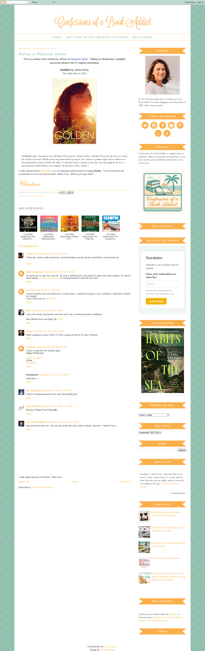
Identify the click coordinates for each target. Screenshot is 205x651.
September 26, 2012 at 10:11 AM (47, 310)
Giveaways (120, 37)
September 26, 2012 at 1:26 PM (56, 390)
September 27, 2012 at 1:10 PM (58, 406)
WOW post (50, 298)
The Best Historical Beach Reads (164, 558)
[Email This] (60, 192)
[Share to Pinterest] (72, 192)
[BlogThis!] (63, 192)
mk (27, 290)
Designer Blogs (108, 650)
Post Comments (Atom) (42, 487)
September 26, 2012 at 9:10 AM (59, 272)
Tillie (28, 310)
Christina (174, 614)
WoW (59, 319)
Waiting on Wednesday (35, 196)
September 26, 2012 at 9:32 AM (45, 290)
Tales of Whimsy (34, 406)
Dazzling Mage (33, 390)
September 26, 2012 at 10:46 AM (51, 347)
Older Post (126, 481)
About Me (72, 37)
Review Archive (96, 37)
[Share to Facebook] (69, 192)
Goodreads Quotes (178, 493)
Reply (28, 263)
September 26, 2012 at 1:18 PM (54, 375)
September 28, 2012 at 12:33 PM (63, 422)
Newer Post (23, 481)
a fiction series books (48, 278)
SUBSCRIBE (156, 301)
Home (57, 37)
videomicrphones (34, 272)
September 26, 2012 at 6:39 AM (52, 254)
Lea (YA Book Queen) (36, 422)
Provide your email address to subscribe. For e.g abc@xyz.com (160, 292)
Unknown (30, 347)
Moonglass (46, 171)
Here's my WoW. (33, 358)
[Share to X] (66, 192)
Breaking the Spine (78, 59)
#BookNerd (31, 362)
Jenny (29, 331)
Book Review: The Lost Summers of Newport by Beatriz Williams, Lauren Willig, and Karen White (167, 576)
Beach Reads (142, 37)
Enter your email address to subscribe (161, 275)
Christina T (31, 254)
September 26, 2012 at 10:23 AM (48, 331)
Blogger (110, 647)
